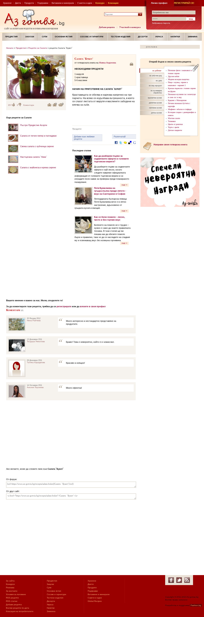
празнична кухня (155, 98)
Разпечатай (120, 136)
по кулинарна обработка (156, 91)
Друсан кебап (173, 76)
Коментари (28, 105)
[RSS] (187, 580)
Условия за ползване (16, 594)
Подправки (42, 3)
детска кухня (156, 113)
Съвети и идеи (84, 3)
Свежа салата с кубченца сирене (37, 146)
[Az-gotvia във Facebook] (171, 580)
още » (124, 185)
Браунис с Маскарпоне (177, 100)
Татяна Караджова (36, 362)
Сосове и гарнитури (91, 37)
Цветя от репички (175, 124)
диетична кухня (155, 103)
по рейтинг (156, 70)
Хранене (7, 3)
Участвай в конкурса (130, 27)
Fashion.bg (196, 605)
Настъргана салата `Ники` (33, 157)
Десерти (142, 37)
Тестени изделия (120, 37)
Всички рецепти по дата (17, 608)
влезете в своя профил (93, 306)
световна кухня (155, 108)
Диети (18, 3)
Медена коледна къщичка (178, 79)
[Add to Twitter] (121, 146)
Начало (9, 48)
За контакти (11, 591)
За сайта (10, 581)
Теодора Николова (36, 341)
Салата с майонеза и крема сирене (38, 167)
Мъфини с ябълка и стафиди (179, 109)
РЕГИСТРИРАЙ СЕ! (184, 3)
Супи (44, 37)
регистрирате (64, 306)
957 (10, 105)
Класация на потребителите (19, 611)
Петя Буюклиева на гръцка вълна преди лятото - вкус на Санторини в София (110, 191)
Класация (113, 3)
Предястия (11, 37)
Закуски (29, 37)
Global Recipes (95, 601)
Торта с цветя (173, 127)
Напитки (175, 37)
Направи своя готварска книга (170, 144)
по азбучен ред (155, 75)
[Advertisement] (36, 235)
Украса (159, 37)
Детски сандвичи (175, 130)
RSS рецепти (12, 598)
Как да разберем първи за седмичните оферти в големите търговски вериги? (111, 159)
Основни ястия (63, 37)
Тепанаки (172, 121)
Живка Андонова (107, 62)
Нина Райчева (34, 320)
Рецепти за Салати (37, 48)
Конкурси (10, 584)
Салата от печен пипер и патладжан (38, 136)
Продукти (29, 3)
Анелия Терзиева (35, 387)
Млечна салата (174, 118)
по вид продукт (155, 85)
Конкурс (100, 3)
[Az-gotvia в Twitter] (179, 580)
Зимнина (192, 37)
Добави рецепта (107, 27)
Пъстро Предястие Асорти (33, 125)
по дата (159, 80)
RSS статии (11, 601)
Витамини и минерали (63, 3)
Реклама (10, 587)
